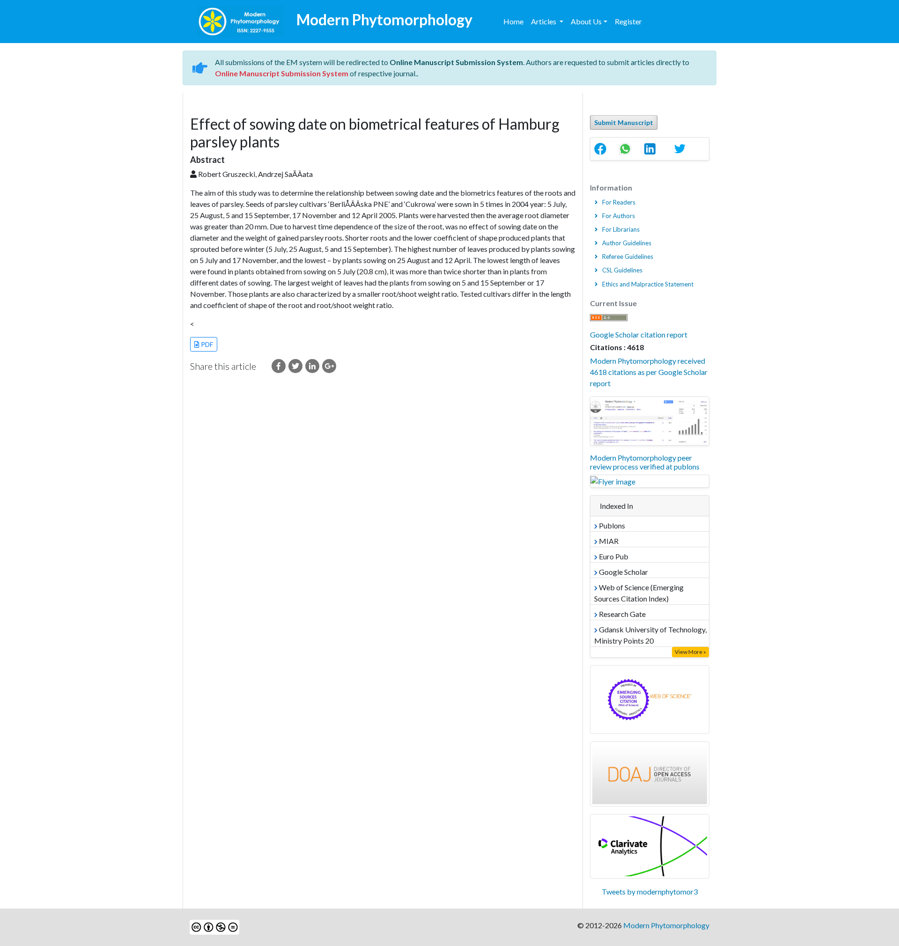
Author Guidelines (626, 243)
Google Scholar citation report (638, 334)
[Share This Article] (602, 149)
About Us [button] (586, 21)
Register (628, 21)
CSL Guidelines (622, 270)
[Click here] (279, 366)
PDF (206, 344)
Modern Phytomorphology (666, 925)
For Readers (618, 202)
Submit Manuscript (623, 122)
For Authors (618, 216)
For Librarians (621, 229)
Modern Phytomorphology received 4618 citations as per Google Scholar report (648, 372)
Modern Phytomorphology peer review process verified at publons (645, 462)
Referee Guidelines (627, 256)
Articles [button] (544, 21)
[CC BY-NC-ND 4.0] (214, 926)
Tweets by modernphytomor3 (650, 891)
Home (513, 21)
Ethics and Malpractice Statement (647, 284)
